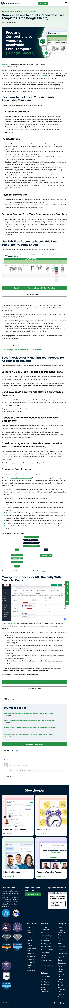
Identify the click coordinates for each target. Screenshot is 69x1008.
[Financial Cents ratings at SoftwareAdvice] (6, 927)
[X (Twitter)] (57, 1003)
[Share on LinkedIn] (17, 750)
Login (6, 759)
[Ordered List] (20, 771)
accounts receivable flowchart (21, 478)
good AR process (42, 76)
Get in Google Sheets (34, 294)
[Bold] (11, 771)
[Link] (29, 771)
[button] (34, 699)
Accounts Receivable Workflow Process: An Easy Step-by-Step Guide (28, 713)
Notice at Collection (61, 996)
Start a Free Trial (35, 682)
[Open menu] (66, 3)
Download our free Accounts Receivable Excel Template (34, 288)
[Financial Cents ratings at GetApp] (6, 937)
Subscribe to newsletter (34, 744)
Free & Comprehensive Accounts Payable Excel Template (22, 350)
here (43, 571)
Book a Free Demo (34, 688)
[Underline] (15, 771)
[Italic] (13, 771)
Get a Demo (43, 3)
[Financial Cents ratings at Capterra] (6, 947)
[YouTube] (60, 1003)
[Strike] (18, 771)
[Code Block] (27, 771)
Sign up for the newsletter (56, 904)
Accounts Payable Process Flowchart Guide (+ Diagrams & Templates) (29, 734)
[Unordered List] (22, 771)
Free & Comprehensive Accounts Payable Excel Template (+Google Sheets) (30, 720)
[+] (34, 770)
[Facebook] (54, 1003)
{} (31, 770)
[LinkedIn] (63, 1003)
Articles (4, 64)
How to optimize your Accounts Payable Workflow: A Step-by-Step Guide (30, 727)
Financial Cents (11, 11)
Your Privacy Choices (62, 990)
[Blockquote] (25, 771)
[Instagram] (66, 1003)
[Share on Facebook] (8, 750)
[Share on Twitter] (12, 750)
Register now (33, 894)
